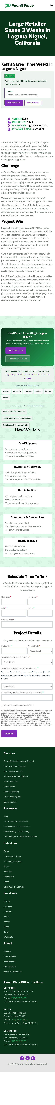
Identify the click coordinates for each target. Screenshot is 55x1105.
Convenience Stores (12, 856)
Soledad (6, 397)
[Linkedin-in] (33, 1058)
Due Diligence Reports (13, 771)
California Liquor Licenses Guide (17, 827)
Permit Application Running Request (19, 761)
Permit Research (11, 782)
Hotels (6, 867)
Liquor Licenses (10, 802)
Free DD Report (33, 103)
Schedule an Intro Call (18, 359)
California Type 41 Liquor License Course (20, 837)
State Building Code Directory (16, 832)
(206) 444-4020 (19, 1020)
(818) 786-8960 (18, 998)
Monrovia (28, 391)
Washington (9, 937)
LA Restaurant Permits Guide (16, 822)
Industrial (8, 872)
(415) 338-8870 (18, 1041)
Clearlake (6, 391)
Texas (6, 932)
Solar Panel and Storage (14, 887)
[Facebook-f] (22, 1058)
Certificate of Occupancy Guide (15, 425)
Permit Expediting (11, 792)
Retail (6, 882)
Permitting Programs (12, 797)
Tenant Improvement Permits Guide (17, 418)
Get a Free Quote (13, 103)
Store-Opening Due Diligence (16, 777)
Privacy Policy (10, 967)
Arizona (7, 901)
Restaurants (9, 877)
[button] (52, 5)
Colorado (8, 912)
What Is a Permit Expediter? (14, 412)
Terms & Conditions (13, 972)
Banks (6, 851)
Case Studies (10, 957)
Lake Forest (17, 391)
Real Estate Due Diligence (14, 766)
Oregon (7, 927)
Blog (6, 817)
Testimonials (9, 962)
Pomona (48, 391)
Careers (7, 952)
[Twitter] (27, 1058)
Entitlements (9, 787)
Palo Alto (38, 391)
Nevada (7, 922)
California (8, 907)
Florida (6, 917)
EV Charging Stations (13, 862)
